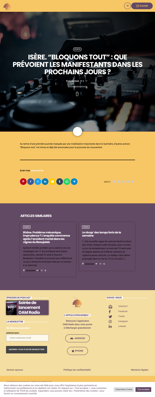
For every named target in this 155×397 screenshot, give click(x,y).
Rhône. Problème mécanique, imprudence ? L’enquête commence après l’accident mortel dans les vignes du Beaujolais (46, 237)
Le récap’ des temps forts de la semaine (101, 234)
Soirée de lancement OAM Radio (29, 307)
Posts (77, 49)
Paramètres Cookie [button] (123, 389)
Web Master (37, 170)
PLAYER (142, 6)
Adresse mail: (12, 333)
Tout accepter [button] (143, 389)
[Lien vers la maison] (7, 6)
